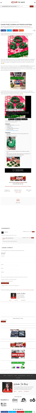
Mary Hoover (8, 238)
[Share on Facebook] (4, 412)
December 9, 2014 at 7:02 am (27, 237)
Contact (16, 300)
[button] (7, 116)
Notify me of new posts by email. (7, 281)
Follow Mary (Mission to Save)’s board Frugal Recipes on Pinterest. (18, 186)
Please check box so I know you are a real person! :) (10, 285)
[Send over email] (28, 412)
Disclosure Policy (27, 26)
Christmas (16, 191)
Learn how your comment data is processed (25, 289)
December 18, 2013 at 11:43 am (27, 231)
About (10, 300)
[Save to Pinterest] (20, 412)
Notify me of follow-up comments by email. (9, 279)
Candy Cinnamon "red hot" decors (12, 130)
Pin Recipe (18, 119)
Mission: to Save (18, 2)
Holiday (16, 192)
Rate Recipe (25, 119)
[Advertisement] (18, 14)
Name (2, 264)
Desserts (19, 191)
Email (2, 268)
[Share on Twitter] (12, 412)
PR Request (23, 300)
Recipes (19, 192)
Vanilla (12, 127)
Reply (33, 231)
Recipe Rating (3, 252)
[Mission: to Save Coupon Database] (18, 358)
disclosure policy (30, 27)
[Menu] (1, 2)
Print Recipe (12, 119)
